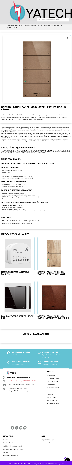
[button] (68, 38)
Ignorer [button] (61, 464)
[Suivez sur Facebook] (12, 428)
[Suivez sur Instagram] (20, 428)
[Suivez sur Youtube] (25, 428)
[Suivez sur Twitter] (16, 428)
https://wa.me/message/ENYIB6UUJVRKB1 (22, 381)
